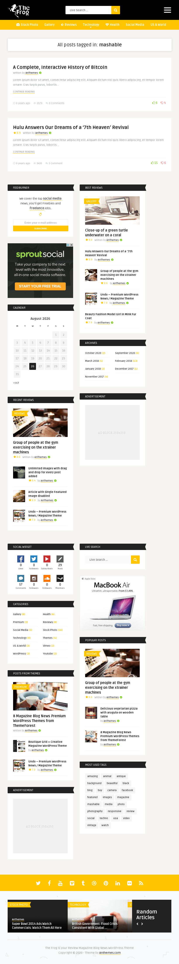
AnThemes (32, 73)
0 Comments (56, 103)
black (126, 783)
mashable (93, 804)
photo (121, 804)
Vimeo (46, 645)
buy (100, 790)
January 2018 (93, 369)
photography (95, 811)
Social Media (135, 25)
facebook (127, 790)
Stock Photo (29, 25)
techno (104, 818)
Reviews (70, 25)
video (126, 818)
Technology (91, 25)
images (107, 797)
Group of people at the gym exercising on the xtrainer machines (119, 275)
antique (121, 776)
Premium (18, 622)
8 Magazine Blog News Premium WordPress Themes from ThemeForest (119, 736)
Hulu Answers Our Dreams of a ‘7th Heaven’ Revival (71, 127)
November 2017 (94, 376)
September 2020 (125, 353)
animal (107, 776)
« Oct (16, 383)
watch (105, 825)
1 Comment (55, 163)
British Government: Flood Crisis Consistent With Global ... (94, 926)
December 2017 (124, 369)
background (94, 783)
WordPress (19, 653)
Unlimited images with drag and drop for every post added (47, 472)
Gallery (49, 25)
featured (92, 797)
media (108, 804)
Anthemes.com (110, 953)
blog (90, 790)
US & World (158, 25)
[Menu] (168, 11)
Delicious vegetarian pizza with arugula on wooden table (119, 712)
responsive (114, 811)
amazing (92, 776)
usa (115, 818)
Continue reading (24, 91)
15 (156, 163)
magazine (123, 797)
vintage (91, 825)
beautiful (112, 783)
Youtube (48, 653)
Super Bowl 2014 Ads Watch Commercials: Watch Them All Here (37, 926)
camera (112, 790)
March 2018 (92, 361)
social (91, 818)
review (130, 811)
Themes (48, 638)
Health (114, 25)
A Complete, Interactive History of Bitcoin (60, 67)
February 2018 (123, 361)
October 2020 (93, 353)
